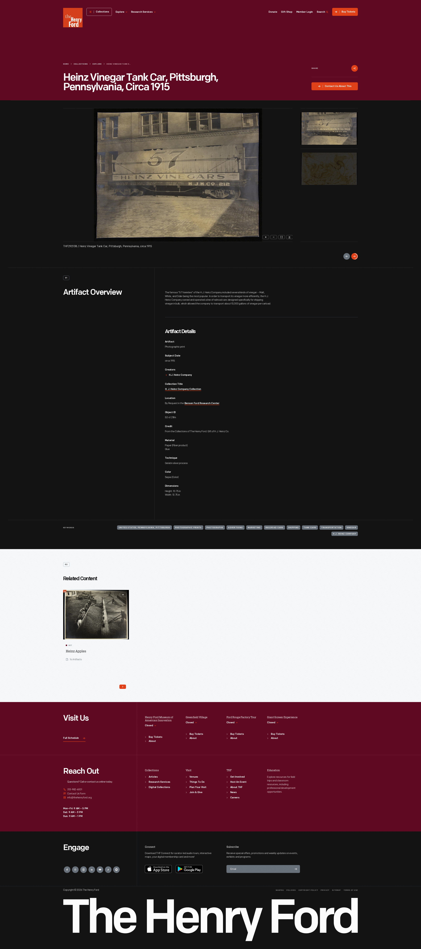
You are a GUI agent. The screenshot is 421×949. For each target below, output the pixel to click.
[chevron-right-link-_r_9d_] (122, 687)
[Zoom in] (265, 237)
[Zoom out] (273, 237)
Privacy (325, 890)
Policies (291, 890)
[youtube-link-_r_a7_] (100, 869)
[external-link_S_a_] (96, 790)
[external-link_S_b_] (96, 794)
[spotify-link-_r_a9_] (116, 869)
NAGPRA (280, 890)
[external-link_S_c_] (96, 798)
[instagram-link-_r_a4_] (75, 869)
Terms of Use (351, 890)
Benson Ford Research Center (202, 403)
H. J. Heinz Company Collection (183, 389)
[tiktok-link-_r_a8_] (108, 869)
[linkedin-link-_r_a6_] (91, 869)
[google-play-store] (189, 869)
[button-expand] (123, 595)
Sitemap (336, 890)
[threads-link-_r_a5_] (83, 869)
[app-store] (158, 869)
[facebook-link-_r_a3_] (67, 869)
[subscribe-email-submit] (296, 869)
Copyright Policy (308, 890)
